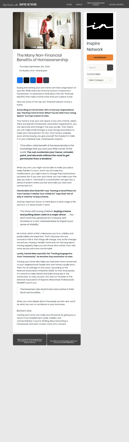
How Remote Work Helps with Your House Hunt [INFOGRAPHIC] (63, 342)
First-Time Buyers (38, 70)
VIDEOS (79, 4)
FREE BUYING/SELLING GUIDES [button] (95, 4)
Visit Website (100, 57)
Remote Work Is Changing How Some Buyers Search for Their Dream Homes (30, 341)
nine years (45, 267)
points (29, 282)
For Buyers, (24, 70)
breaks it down (43, 204)
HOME (69, 4)
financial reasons (49, 90)
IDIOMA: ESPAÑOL (116, 4)
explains (59, 139)
